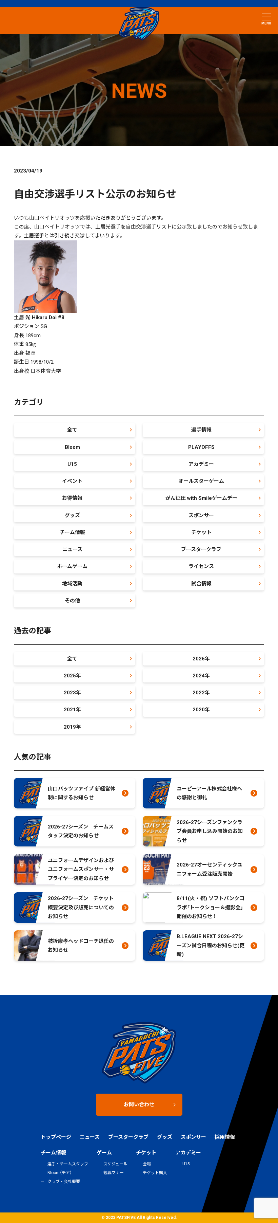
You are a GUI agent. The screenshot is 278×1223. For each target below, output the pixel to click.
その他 (72, 601)
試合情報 (201, 584)
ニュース (72, 549)
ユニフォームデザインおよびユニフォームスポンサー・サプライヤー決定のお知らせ (81, 869)
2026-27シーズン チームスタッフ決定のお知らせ (81, 831)
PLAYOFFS (201, 447)
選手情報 (201, 430)
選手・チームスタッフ (67, 1164)
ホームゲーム (72, 566)
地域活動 (72, 584)
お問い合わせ (139, 1104)
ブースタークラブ (201, 549)
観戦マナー (113, 1172)
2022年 (201, 693)
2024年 (201, 676)
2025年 (72, 676)
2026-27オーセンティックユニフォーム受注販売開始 (209, 869)
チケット (201, 532)
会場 (147, 1164)
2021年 (72, 710)
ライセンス (201, 566)
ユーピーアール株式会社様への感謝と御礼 (209, 793)
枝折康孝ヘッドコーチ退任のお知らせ (81, 945)
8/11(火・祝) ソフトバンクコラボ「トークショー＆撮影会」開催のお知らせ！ (210, 907)
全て (72, 430)
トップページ (56, 1137)
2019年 (72, 727)
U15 (72, 464)
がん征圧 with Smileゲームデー (201, 498)
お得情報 (72, 498)
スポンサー (201, 515)
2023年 (72, 693)
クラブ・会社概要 (63, 1181)
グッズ (72, 515)
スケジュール (115, 1164)
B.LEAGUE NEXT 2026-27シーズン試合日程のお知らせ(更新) (210, 945)
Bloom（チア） (59, 1172)
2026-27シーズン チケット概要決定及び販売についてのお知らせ (81, 907)
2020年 (201, 710)
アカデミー (201, 464)
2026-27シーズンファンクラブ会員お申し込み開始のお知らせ (210, 831)
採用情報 (225, 1137)
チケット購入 (155, 1172)
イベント (72, 481)
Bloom (72, 447)
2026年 (201, 659)
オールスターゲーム (201, 481)
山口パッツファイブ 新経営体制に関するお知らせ (81, 793)
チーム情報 (72, 532)
